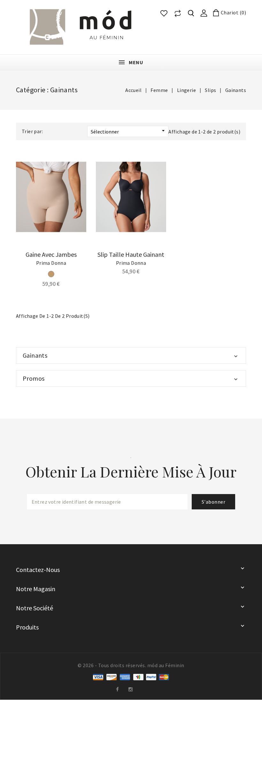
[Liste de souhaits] (163, 13)
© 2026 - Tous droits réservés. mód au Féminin (131, 665)
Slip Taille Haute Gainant (130, 254)
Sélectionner (128, 131)
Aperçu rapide (76, 170)
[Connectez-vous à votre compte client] (204, 12)
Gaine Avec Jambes (51, 254)
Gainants (35, 355)
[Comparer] (177, 13)
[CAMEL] (51, 274)
